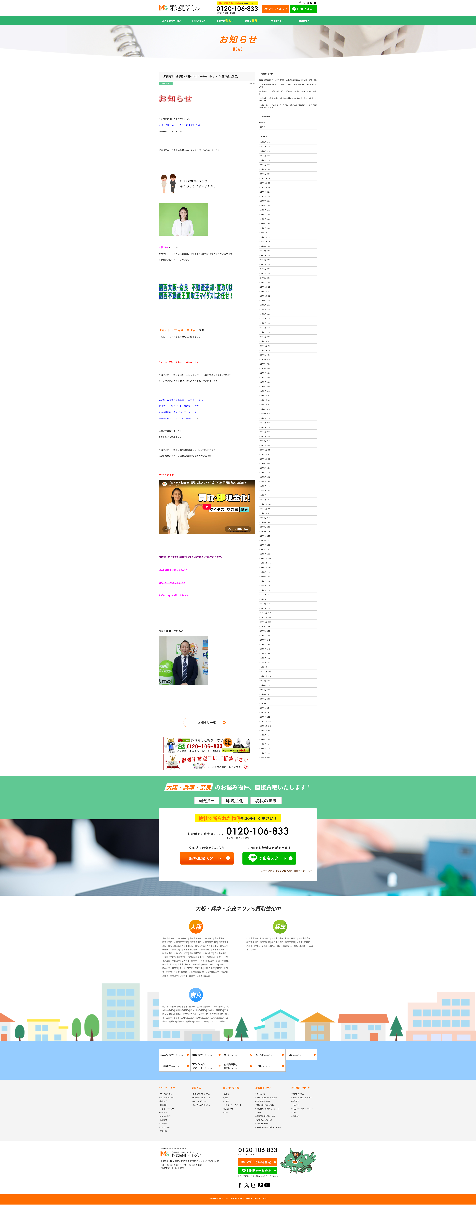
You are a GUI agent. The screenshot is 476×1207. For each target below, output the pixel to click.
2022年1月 (264, 391)
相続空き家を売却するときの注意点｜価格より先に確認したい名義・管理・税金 (288, 80)
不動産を (223, 20)
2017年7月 (264, 635)
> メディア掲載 (164, 1127)
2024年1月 (264, 282)
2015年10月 (264, 730)
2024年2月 (264, 278)
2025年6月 (264, 205)
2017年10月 (265, 622)
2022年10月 (264, 350)
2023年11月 (264, 291)
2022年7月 (264, 364)
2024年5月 (264, 264)
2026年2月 (264, 169)
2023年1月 (264, 337)
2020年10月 (264, 459)
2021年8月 (264, 413)
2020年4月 (264, 486)
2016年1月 (264, 717)
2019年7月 (264, 527)
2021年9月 (264, 409)
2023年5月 (264, 318)
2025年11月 (264, 183)
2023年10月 (264, 296)
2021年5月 (264, 427)
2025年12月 (264, 178)
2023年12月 (264, 287)
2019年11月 (264, 509)
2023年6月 (264, 314)
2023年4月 (264, 323)
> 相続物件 (163, 1105)
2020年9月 (264, 463)
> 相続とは (259, 1112)
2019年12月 (265, 504)
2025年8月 (264, 196)
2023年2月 (264, 332)
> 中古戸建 (295, 1105)
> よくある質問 (164, 1116)
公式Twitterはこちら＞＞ (172, 582)
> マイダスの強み (165, 1094)
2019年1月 (264, 554)
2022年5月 (264, 373)
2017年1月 (264, 662)
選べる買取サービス (171, 20)
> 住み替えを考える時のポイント (268, 1127)
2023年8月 (264, 305)
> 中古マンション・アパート (302, 1108)
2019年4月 (264, 540)
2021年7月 (264, 418)
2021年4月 (264, 432)
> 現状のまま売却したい (201, 1105)
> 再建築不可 (228, 1108)
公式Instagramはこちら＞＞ (173, 595)
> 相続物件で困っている (201, 1097)
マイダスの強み (198, 20)
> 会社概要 (163, 1120)
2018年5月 (264, 590)
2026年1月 (264, 174)
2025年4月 (264, 214)
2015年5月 (264, 753)
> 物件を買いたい (298, 1094)
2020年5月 (264, 481)
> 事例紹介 (163, 1112)
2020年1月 (264, 499)
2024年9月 (264, 246)
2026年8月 (264, 142)
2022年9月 (264, 355)
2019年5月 (264, 536)
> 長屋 (225, 1097)
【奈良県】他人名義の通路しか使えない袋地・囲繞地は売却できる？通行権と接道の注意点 (288, 99)
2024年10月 (264, 241)
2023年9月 (264, 300)
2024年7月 (264, 255)
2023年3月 (264, 327)
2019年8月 (264, 522)
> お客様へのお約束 (166, 1108)
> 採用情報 (163, 1123)
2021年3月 (264, 436)
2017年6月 (264, 640)
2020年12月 (264, 450)
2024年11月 (264, 237)
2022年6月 (264, 368)
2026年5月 (264, 156)
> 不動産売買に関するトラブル (267, 1108)
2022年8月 (264, 359)
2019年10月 (264, 513)
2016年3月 (264, 708)
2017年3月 (264, 653)
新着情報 (165, 83)
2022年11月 (264, 346)
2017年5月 (264, 644)
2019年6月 (264, 531)
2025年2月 (264, 223)
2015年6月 (264, 748)
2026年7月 (264, 146)
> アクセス (163, 1131)
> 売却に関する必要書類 (264, 1105)
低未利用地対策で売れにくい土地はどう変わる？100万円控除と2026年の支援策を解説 (287, 85)
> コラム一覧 (260, 1094)
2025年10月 (264, 187)
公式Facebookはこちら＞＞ (173, 569)
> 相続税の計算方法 (262, 1123)
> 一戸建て (227, 1101)
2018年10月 (265, 567)
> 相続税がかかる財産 (263, 1120)
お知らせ (262, 127)
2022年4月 (264, 377)
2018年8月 (264, 576)
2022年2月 (264, 386)
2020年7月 (264, 472)
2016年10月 (265, 676)
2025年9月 (264, 192)
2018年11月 (265, 563)
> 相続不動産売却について (265, 1116)
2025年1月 (264, 228)
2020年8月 (264, 468)
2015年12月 (265, 721)
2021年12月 (264, 395)
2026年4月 (264, 160)
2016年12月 (265, 667)
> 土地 (225, 1112)
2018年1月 (264, 608)
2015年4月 (264, 757)
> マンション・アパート (232, 1105)
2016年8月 (264, 685)
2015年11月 (265, 726)
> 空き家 (226, 1094)
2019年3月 (264, 545)
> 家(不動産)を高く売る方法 (266, 1097)
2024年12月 (264, 232)
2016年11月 (265, 671)
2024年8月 (264, 250)
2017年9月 (264, 626)
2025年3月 (264, 219)
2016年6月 (264, 694)
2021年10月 (264, 404)
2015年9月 (264, 735)
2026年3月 (264, 165)
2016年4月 (264, 703)
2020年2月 (264, 495)
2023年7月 (264, 309)
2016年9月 (264, 681)
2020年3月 (264, 490)
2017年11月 (265, 617)
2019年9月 (264, 518)
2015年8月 (264, 739)
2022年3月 (264, 382)
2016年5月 (264, 699)
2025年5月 (264, 210)
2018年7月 (264, 581)
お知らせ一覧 (207, 722)
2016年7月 (264, 690)
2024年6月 (264, 260)
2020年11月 (264, 454)
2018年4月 (264, 594)
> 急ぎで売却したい (199, 1101)
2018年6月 (264, 585)
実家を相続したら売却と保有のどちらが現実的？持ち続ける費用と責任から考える (288, 92)
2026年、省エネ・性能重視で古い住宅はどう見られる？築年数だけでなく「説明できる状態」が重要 (288, 106)
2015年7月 (264, 744)
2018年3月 (264, 599)
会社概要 (303, 20)
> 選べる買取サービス (167, 1097)
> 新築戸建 (295, 1101)
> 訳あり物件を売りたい (201, 1094)
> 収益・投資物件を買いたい (302, 1097)
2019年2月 (264, 549)
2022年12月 (264, 341)
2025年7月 (264, 201)
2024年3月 (264, 273)
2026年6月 (264, 151)
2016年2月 (264, 712)
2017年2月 (264, 658)
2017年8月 (264, 631)
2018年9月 (264, 572)
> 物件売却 (163, 1101)
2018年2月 (264, 604)
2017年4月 (264, 649)
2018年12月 (265, 558)
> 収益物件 (295, 1116)
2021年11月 (264, 400)
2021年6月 (264, 422)
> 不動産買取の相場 (262, 1101)
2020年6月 (264, 477)
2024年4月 (264, 269)
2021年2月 (264, 441)
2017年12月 (265, 613)
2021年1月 (264, 445)
